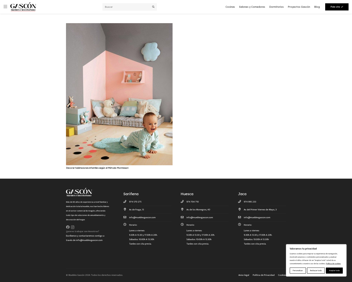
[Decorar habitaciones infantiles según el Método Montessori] (119, 25)
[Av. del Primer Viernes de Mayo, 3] (241, 209)
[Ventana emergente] (5, 7)
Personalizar (298, 270)
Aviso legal (243, 275)
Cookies (282, 275)
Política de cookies (333, 263)
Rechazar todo (316, 270)
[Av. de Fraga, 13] (126, 209)
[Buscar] (153, 6)
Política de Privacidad (264, 275)
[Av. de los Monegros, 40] (183, 209)
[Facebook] (68, 227)
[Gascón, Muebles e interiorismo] (23, 6)
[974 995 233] (241, 202)
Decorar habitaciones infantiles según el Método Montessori (97, 167)
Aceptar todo (334, 270)
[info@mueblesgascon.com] (126, 217)
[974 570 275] (126, 202)
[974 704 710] (183, 202)
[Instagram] (72, 227)
